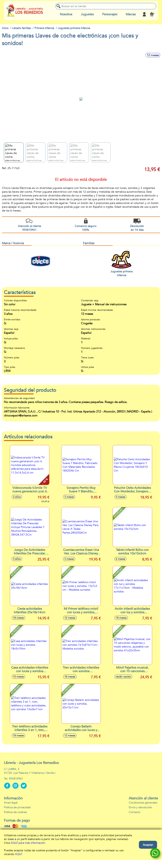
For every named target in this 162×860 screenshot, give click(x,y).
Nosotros (66, 14)
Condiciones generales (143, 803)
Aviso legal (10, 803)
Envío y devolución (140, 807)
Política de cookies (15, 812)
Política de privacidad (17, 807)
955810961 (16, 779)
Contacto (134, 812)
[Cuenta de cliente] (144, 14)
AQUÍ (18, 854)
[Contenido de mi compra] (152, 14)
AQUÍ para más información (28, 843)
